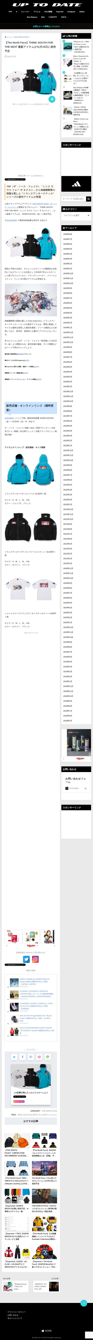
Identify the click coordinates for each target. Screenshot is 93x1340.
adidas (81, 12)
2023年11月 (68, 396)
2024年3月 (67, 377)
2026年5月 (67, 249)
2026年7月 (67, 239)
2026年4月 (67, 254)
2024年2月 (67, 382)
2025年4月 (67, 313)
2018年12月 (68, 686)
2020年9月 (67, 583)
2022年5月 (67, 485)
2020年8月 (67, 588)
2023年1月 (67, 446)
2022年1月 (67, 504)
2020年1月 (67, 622)
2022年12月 (68, 450)
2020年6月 (67, 598)
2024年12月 (68, 332)
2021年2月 (67, 559)
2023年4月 (67, 431)
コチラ (27, 360)
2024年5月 (67, 367)
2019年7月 (67, 652)
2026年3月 (67, 259)
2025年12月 (68, 273)
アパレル (37, 12)
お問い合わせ (13, 1315)
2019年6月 (67, 657)
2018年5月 (67, 721)
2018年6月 (67, 716)
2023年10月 (68, 401)
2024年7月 (67, 357)
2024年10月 (68, 342)
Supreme (59, 12)
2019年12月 (68, 627)
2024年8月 (67, 352)
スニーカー (25, 12)
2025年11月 (68, 278)
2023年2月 (67, 441)
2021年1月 (67, 563)
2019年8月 (67, 647)
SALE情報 (48, 12)
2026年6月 (67, 244)
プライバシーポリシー (17, 1312)
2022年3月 (67, 495)
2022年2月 (67, 500)
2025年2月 (67, 323)
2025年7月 (67, 298)
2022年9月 (67, 465)
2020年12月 (68, 568)
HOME (48, 1330)
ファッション (51, 1115)
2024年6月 (67, 362)
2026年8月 (67, 234)
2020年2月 (67, 617)
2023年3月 (67, 436)
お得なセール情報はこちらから (46, 26)
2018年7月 (67, 711)
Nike (43, 17)
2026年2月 (67, 264)
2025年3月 (67, 318)
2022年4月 (67, 490)
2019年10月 (68, 637)
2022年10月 (68, 460)
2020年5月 (67, 603)
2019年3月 (67, 672)
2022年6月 (67, 480)
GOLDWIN (11, 220)
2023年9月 (67, 406)
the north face (26, 1115)
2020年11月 (68, 573)
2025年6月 (67, 303)
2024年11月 (68, 337)
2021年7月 (67, 534)
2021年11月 (68, 514)
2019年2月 (67, 676)
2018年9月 (67, 701)
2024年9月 (67, 347)
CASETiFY (53, 17)
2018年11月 (68, 691)
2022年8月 (67, 470)
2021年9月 (67, 524)
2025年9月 (67, 288)
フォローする (19, 1101)
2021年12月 (68, 509)
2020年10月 (68, 578)
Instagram (71, 12)
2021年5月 (67, 544)
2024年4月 (67, 372)
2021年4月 (67, 549)
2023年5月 (67, 426)
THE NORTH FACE (49, 1111)
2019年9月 (67, 642)
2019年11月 (68, 632)
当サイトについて (15, 1318)
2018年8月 (67, 706)
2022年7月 (67, 475)
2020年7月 (67, 593)
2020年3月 (67, 613)
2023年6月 (67, 421)
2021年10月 (68, 519)
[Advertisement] (31, 122)
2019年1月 (67, 681)
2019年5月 (67, 662)
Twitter (20, 354)
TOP (10, 12)
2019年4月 (67, 667)
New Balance (32, 17)
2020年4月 (67, 608)
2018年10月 (68, 696)
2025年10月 (68, 283)
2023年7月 (67, 416)
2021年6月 (67, 539)
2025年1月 (67, 328)
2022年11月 (68, 455)
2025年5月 (67, 308)
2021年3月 (67, 554)
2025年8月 (67, 293)
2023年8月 (67, 411)
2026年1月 (67, 269)
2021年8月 (67, 529)
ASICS (63, 17)
